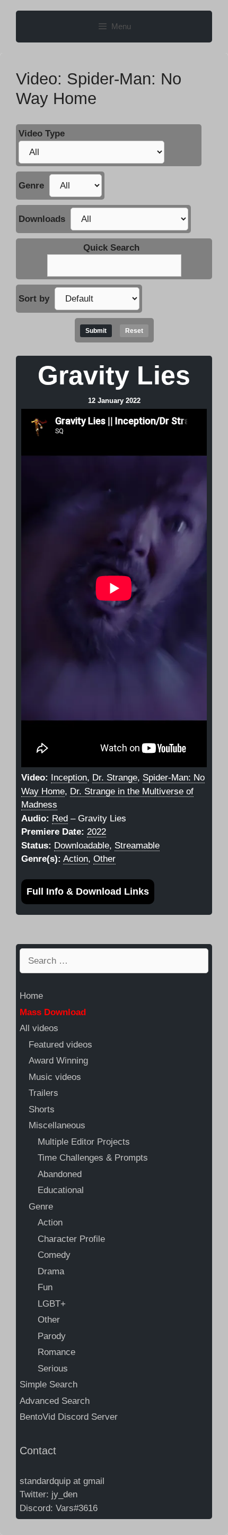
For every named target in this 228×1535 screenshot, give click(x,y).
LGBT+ (52, 1304)
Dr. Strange (114, 778)
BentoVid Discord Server (69, 1417)
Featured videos (60, 1045)
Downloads (42, 219)
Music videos (55, 1077)
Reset (134, 331)
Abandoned (60, 1174)
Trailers (43, 1093)
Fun (45, 1287)
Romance (56, 1352)
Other (104, 859)
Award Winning (58, 1061)
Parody (52, 1336)
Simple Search (48, 1384)
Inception (69, 778)
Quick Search (111, 248)
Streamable (137, 846)
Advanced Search (55, 1401)
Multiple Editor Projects (84, 1142)
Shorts (42, 1109)
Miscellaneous (57, 1125)
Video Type (42, 133)
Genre (31, 186)
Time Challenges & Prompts (93, 1158)
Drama (51, 1271)
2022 (96, 832)
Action (75, 859)
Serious (53, 1369)
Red (60, 818)
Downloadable (81, 846)
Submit (96, 331)
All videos (39, 1028)
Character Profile (71, 1239)
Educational (61, 1190)
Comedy (54, 1255)
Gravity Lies (114, 375)
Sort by (34, 299)
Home (31, 996)
